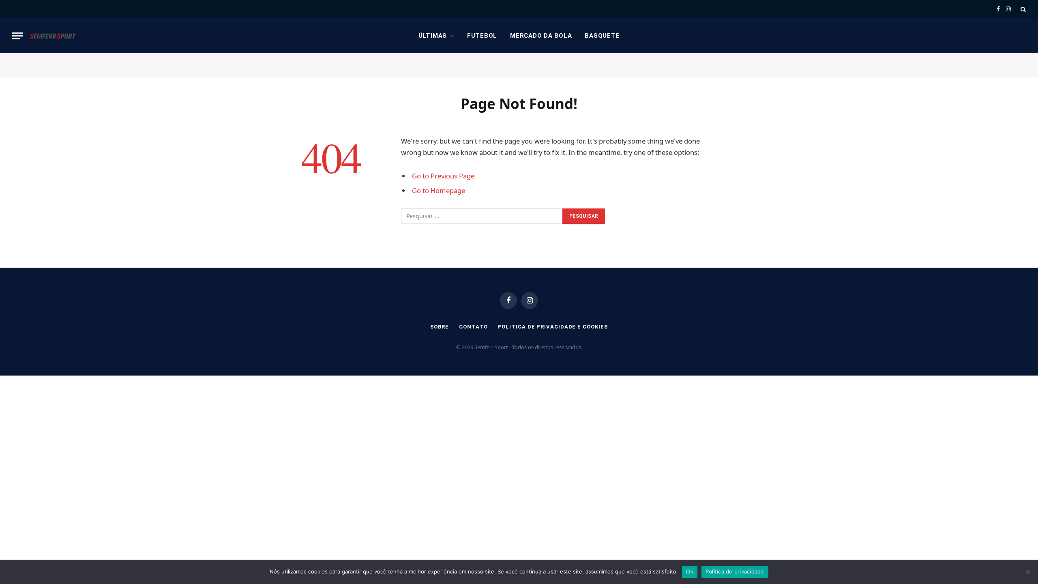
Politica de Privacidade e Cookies (553, 327)
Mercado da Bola (541, 35)
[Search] (1022, 9)
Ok (689, 571)
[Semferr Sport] (53, 35)
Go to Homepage (438, 190)
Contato (473, 327)
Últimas (432, 35)
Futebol (482, 35)
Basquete (602, 35)
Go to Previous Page (443, 175)
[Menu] (17, 36)
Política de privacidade (735, 571)
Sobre (439, 327)
